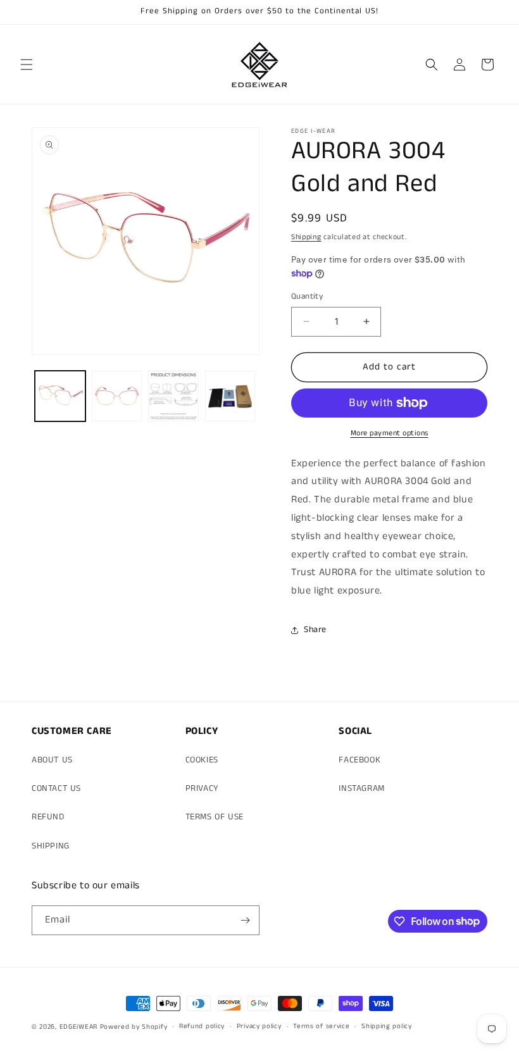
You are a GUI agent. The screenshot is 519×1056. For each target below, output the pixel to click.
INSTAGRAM (361, 788)
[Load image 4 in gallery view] (230, 396)
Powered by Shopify (134, 1027)
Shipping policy (386, 1026)
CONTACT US (56, 788)
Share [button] (315, 629)
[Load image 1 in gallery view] (60, 396)
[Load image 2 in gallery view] (117, 396)
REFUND (48, 817)
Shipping (306, 237)
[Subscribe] (245, 920)
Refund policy (202, 1026)
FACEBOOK (359, 760)
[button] (27, 64)
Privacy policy (259, 1026)
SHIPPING (51, 846)
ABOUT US (52, 760)
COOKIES (201, 760)
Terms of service (321, 1026)
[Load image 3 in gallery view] (173, 396)
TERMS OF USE (214, 817)
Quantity (307, 296)
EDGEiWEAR (78, 1027)
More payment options (389, 433)
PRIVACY (202, 788)
